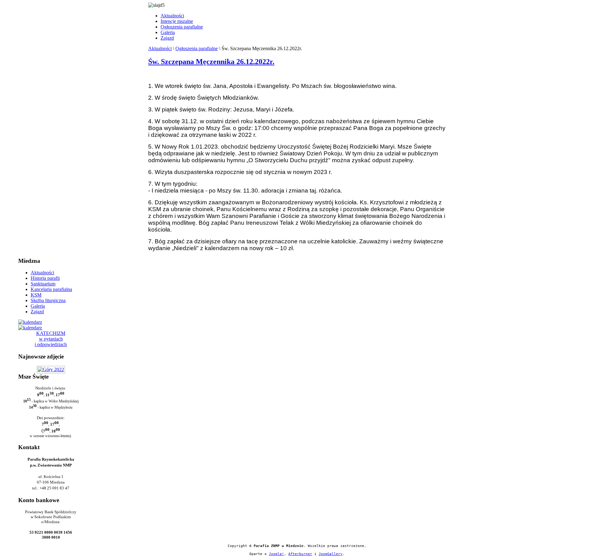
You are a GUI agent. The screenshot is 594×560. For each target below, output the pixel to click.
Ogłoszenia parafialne (182, 26)
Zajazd (167, 38)
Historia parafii (45, 278)
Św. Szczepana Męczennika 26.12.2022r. (211, 62)
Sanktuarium (43, 283)
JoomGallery (330, 554)
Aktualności (172, 15)
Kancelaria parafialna (51, 289)
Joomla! (276, 554)
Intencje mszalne (177, 21)
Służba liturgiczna (48, 300)
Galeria (168, 32)
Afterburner (300, 554)
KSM (36, 294)
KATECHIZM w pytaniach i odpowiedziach (51, 339)
